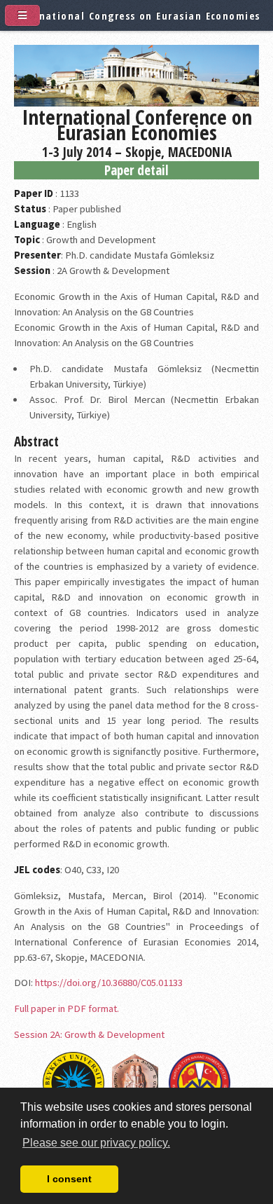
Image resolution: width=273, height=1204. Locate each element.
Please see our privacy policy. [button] (96, 1143)
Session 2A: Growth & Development (89, 1034)
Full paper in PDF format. (66, 1008)
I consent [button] (69, 1178)
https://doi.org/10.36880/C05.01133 (109, 982)
